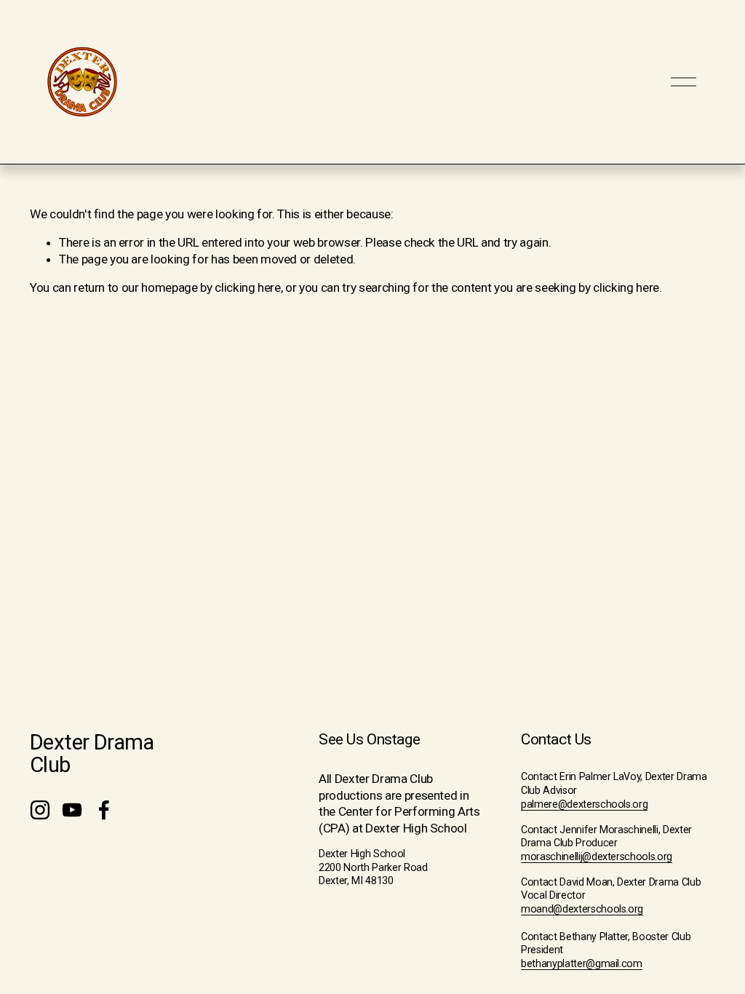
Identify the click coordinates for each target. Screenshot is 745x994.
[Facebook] (104, 810)
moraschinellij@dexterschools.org (596, 857)
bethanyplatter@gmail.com (581, 964)
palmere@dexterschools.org (584, 804)
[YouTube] (72, 810)
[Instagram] (40, 810)
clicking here (248, 287)
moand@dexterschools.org (582, 909)
